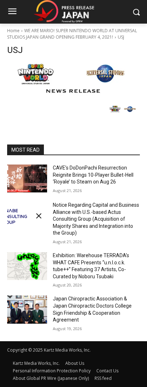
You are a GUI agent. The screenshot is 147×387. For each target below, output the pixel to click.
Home (13, 31)
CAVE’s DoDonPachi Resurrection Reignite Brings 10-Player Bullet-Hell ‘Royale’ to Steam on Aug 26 (93, 175)
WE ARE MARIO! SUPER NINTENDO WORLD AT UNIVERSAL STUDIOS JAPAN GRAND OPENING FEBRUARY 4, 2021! (72, 34)
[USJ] (73, 79)
